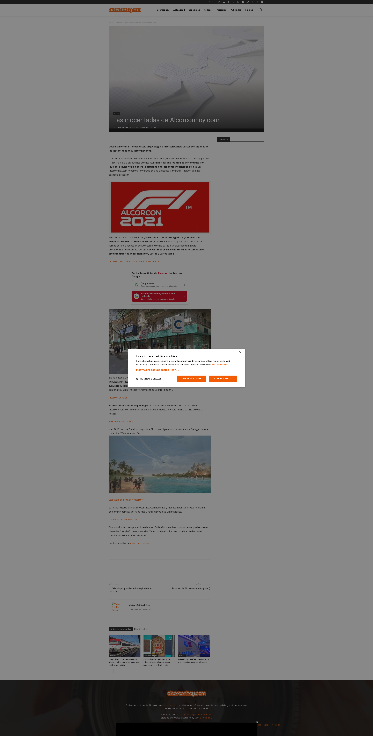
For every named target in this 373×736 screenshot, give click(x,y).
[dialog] (186, 368)
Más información (220, 364)
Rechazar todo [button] (192, 378)
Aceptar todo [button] (222, 378)
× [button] (240, 352)
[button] (186, 370)
